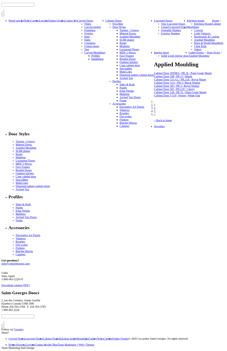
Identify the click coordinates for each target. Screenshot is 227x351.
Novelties (117, 23)
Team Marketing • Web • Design (76, 344)
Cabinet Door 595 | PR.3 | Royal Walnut (176, 85)
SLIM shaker (127, 39)
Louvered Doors (163, 20)
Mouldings (193, 27)
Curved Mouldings (94, 52)
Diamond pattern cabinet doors (137, 74)
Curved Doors (85, 20)
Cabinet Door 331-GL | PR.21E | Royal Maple (180, 79)
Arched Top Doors (130, 97)
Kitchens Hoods (203, 23)
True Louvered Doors (173, 23)
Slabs (87, 39)
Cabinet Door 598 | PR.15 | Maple (173, 76)
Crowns (198, 30)
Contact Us (71, 20)
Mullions (124, 94)
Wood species (16, 20)
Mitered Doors (128, 33)
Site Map (53, 344)
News (27, 20)
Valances (124, 110)
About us (20, 344)
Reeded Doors (128, 58)
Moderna (125, 46)
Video (87, 23)
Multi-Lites (126, 71)
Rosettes (124, 113)
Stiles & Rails (127, 84)
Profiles (95, 55)
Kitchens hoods (195, 20)
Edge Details (127, 90)
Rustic (123, 43)
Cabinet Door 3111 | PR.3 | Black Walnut (177, 82)
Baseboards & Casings (206, 36)
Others (197, 49)
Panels (123, 87)
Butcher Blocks (128, 122)
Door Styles (119, 27)
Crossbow (90, 43)
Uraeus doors (91, 46)
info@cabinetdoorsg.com (15, 263)
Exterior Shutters (170, 33)
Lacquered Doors (129, 49)
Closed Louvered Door (174, 27)
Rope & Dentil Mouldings (208, 43)
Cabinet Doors (113, 20)
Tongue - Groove (129, 30)
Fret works (126, 116)
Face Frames (127, 55)
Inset (87, 36)
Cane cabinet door (130, 65)
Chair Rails (200, 46)
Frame (123, 100)
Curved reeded (92, 27)
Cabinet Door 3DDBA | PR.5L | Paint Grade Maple (183, 73)
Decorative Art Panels (132, 106)
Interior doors (161, 52)
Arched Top (126, 78)
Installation (97, 58)
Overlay (88, 33)
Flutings (124, 119)
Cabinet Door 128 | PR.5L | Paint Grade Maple (180, 92)
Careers (35, 20)
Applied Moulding (130, 36)
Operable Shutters (171, 30)
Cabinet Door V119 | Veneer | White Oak (177, 95)
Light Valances (202, 33)
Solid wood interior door (175, 55)
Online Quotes (56, 20)
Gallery (193, 52)
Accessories (119, 103)
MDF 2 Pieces (128, 52)
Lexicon (43, 20)
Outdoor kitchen (129, 62)
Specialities (126, 68)
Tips (86, 49)
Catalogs (124, 126)
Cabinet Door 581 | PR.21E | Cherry (174, 89)
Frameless (89, 30)
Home (215, 20)
